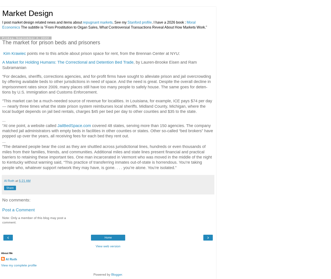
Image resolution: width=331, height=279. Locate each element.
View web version (108, 246)
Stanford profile (139, 22)
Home (108, 237)
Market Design (27, 13)
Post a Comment (18, 210)
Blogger (116, 274)
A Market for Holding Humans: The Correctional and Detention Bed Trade (68, 62)
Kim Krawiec (14, 53)
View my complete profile (19, 265)
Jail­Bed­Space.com (74, 125)
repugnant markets (98, 22)
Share (10, 188)
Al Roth (11, 259)
